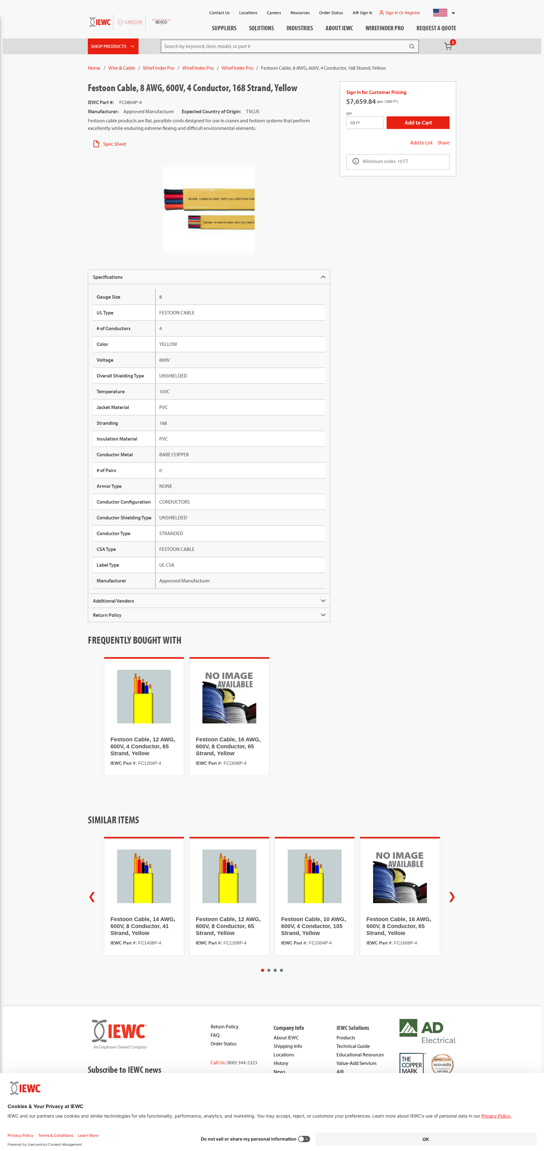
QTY (349, 114)
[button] (441, 12)
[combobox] (441, 12)
